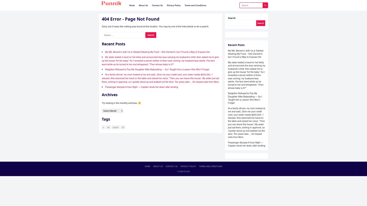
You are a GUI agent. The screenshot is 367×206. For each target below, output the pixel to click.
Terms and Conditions (210, 166)
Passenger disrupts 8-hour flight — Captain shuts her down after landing (141, 87)
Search (232, 18)
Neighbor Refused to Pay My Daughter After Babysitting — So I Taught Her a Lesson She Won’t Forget (157, 69)
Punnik (187, 171)
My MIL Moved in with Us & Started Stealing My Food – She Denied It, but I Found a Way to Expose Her (157, 52)
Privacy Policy (188, 166)
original (116, 127)
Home (147, 166)
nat (108, 127)
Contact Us (172, 166)
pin (123, 127)
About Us (158, 166)
